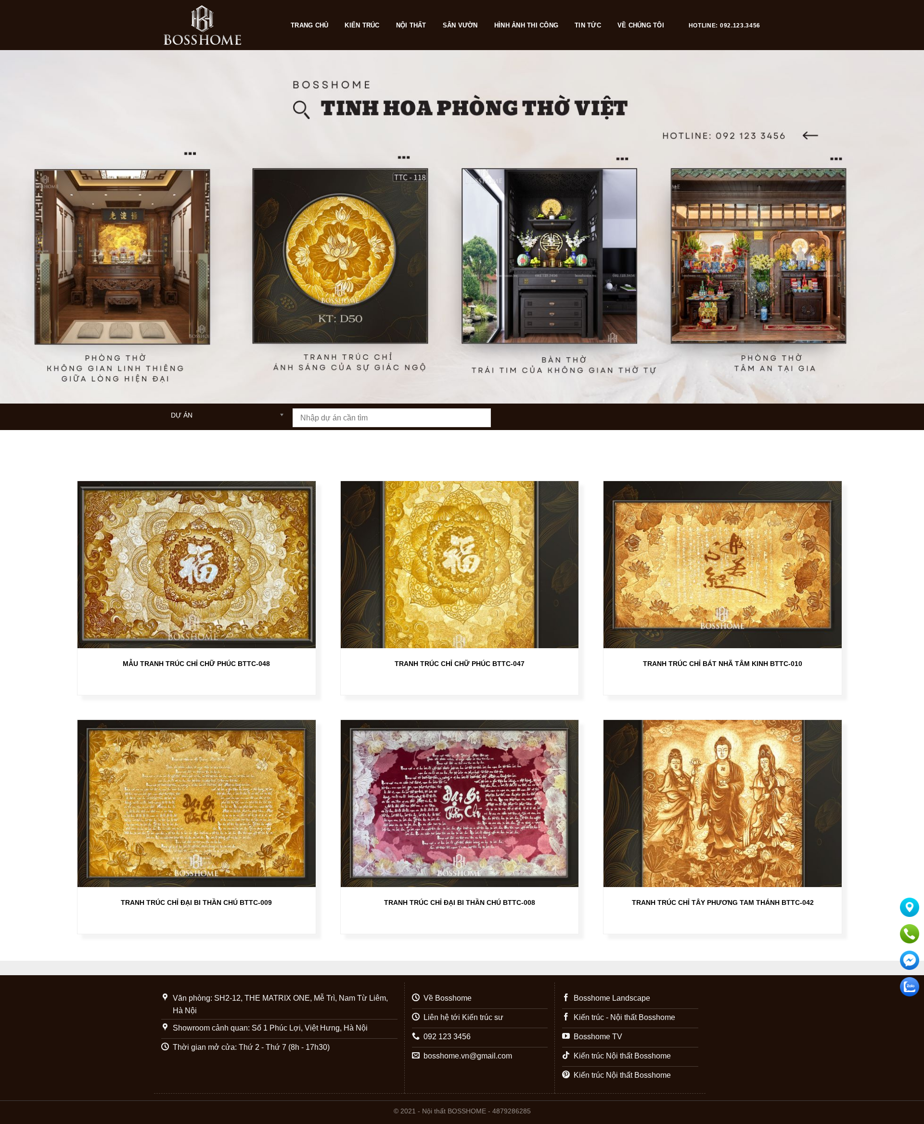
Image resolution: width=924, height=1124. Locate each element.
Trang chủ (309, 25)
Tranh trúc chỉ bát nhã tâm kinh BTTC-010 (722, 663)
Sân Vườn (460, 25)
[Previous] (30, 227)
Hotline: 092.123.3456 (724, 25)
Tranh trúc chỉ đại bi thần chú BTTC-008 (459, 902)
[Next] (893, 227)
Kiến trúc (362, 25)
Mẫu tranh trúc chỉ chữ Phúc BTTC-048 (196, 663)
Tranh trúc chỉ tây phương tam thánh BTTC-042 (723, 902)
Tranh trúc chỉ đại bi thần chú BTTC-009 (196, 902)
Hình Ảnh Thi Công (526, 25)
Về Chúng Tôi (640, 25)
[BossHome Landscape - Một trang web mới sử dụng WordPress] (217, 25)
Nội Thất (411, 25)
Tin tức (588, 25)
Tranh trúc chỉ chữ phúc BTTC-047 (460, 663)
